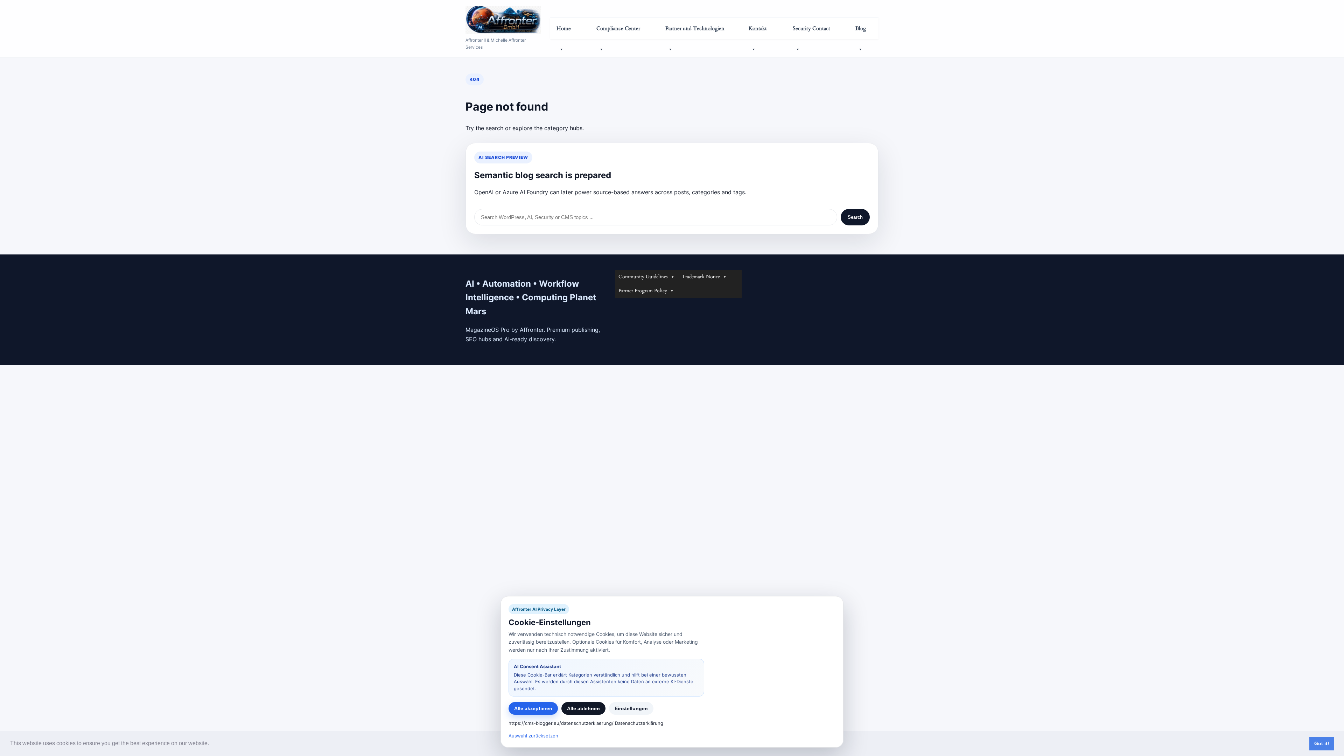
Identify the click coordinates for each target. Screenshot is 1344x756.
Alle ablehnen (583, 708)
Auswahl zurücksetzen (533, 735)
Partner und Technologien (694, 28)
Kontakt (758, 28)
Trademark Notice (701, 276)
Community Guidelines (643, 276)
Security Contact (811, 28)
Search (855, 217)
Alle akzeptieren (533, 708)
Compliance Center (618, 28)
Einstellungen (631, 708)
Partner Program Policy (642, 290)
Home (563, 28)
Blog (860, 28)
